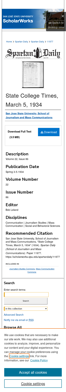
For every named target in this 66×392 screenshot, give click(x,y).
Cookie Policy (39, 360)
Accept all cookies (33, 372)
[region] (33, 360)
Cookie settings (19, 356)
